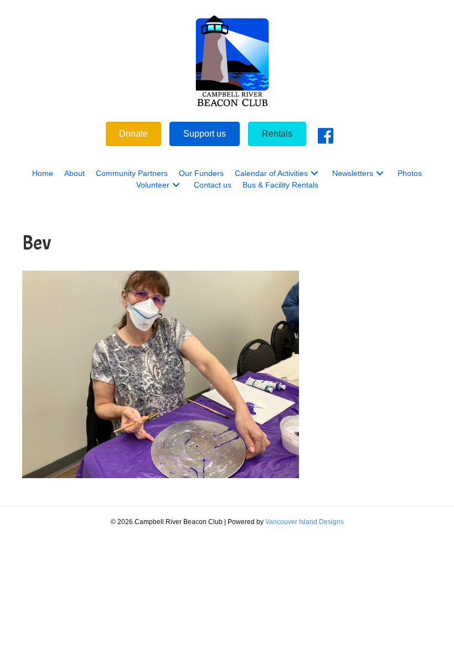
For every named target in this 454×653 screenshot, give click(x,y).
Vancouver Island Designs (304, 522)
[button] (314, 173)
